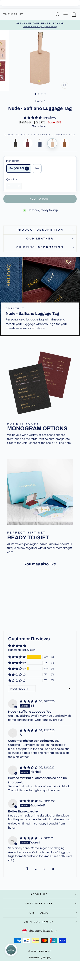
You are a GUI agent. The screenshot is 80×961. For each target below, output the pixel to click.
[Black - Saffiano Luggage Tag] (15, 143)
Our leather (39, 238)
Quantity (11, 179)
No (37, 168)
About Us (39, 894)
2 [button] (36, 868)
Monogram (12, 161)
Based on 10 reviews (21, 650)
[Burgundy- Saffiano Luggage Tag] (28, 143)
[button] (33, 117)
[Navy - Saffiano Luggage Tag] (40, 143)
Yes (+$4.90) (16, 168)
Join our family (39, 922)
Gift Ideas (39, 913)
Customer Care (39, 903)
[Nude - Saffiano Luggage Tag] (52, 143)
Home (39, 101)
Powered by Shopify (40, 957)
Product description (40, 229)
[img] (29, 701)
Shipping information (40, 247)
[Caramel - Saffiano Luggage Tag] (64, 143)
